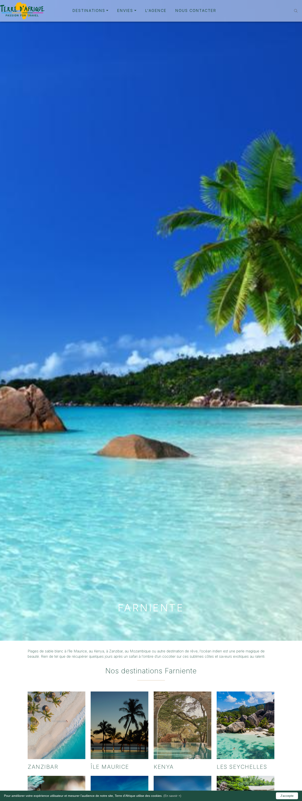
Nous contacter (195, 10)
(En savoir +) (172, 795)
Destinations (89, 10)
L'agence (155, 10)
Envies (125, 10)
